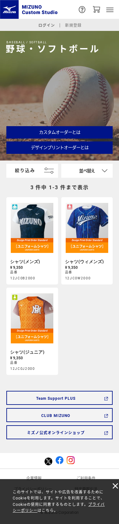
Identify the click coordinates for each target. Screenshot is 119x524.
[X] (48, 461)
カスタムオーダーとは (59, 132)
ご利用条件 (86, 478)
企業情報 (34, 478)
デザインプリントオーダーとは (60, 147)
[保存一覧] (96, 9)
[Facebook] (59, 461)
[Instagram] (71, 461)
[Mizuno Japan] (30, 9)
